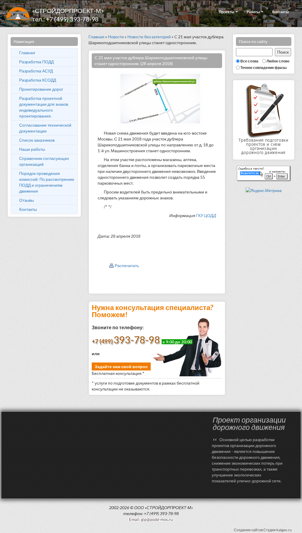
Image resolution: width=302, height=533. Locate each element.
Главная (27, 52)
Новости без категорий (149, 36)
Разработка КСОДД (37, 79)
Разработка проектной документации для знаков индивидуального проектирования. (43, 107)
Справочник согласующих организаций (44, 161)
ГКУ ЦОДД (206, 215)
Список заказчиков (37, 140)
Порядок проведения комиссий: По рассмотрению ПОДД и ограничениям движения (46, 182)
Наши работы (32, 149)
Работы (253, 12)
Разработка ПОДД (36, 61)
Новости (116, 36)
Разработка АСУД (36, 70)
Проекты (227, 12)
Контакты (280, 12)
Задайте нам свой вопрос (121, 366)
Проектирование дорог (41, 89)
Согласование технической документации (45, 128)
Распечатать (127, 265)
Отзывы (26, 200)
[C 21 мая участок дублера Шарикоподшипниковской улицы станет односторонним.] (160, 98)
